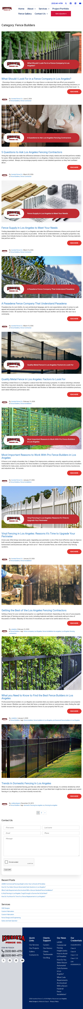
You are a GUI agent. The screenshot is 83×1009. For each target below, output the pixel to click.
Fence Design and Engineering (11, 917)
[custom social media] (66, 4)
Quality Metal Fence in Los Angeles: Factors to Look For (33, 379)
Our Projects (34, 948)
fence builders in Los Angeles (43, 720)
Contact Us (40, 13)
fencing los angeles (51, 805)
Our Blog (46, 958)
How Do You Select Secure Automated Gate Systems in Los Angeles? (24, 887)
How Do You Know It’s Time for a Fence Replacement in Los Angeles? (23, 896)
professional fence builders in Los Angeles (66, 720)
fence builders (28, 720)
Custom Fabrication (8, 911)
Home (21, 9)
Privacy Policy (54, 1001)
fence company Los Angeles (33, 631)
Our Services (34, 945)
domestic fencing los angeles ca (34, 805)
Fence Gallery (25, 13)
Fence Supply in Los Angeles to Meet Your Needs (30, 227)
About (30, 9)
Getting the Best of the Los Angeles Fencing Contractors (34, 610)
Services (43, 9)
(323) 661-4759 (57, 3)
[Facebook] (70, 4)
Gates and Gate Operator (9, 921)
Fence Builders (15, 101)
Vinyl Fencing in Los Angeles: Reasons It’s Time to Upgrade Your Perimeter (38, 535)
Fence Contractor (25, 101)
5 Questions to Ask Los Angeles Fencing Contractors (32, 152)
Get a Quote (60, 14)
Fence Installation (26, 403)
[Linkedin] (75, 4)
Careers (46, 945)
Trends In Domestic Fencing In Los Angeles (26, 783)
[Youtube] (80, 4)
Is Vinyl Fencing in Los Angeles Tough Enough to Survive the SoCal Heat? (24, 893)
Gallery (32, 951)
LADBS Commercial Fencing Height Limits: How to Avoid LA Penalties (23, 884)
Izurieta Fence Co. (17, 98)
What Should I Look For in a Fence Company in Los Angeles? (36, 78)
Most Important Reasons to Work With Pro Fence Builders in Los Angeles (39, 456)
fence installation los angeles (52, 631)
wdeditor (14, 629)
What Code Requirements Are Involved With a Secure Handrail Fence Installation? (27, 890)
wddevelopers (15, 803)
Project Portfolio (60, 9)
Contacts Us (34, 955)
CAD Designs (6, 908)
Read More (74, 91)
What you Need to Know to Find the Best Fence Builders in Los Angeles (37, 697)
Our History (47, 948)
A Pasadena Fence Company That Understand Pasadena (34, 303)
